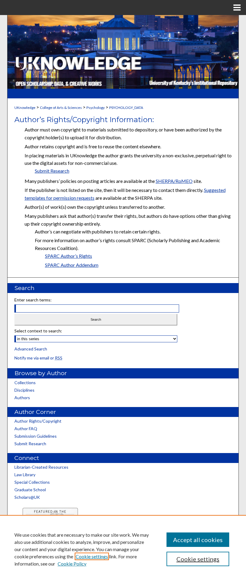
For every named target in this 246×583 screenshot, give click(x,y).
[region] (123, 549)
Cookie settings (92, 556)
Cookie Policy (72, 563)
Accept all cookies (198, 539)
